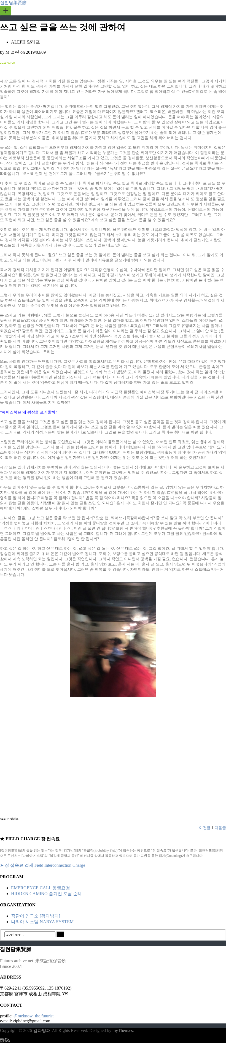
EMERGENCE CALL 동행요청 (40, 887)
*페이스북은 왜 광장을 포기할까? (28, 412)
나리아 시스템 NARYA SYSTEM (42, 921)
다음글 (220, 828)
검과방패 (42, 1030)
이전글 (205, 828)
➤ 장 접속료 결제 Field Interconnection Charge (42, 865)
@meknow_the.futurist (33, 1016)
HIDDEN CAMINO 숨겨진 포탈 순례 (46, 893)
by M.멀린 (9, 52)
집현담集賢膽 (13, 2)
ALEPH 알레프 (25, 42)
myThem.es (122, 1030)
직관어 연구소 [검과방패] (35, 916)
